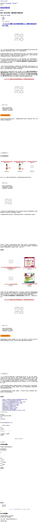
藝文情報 (8, 15)
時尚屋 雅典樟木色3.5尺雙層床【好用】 (9, 406)
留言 (8, 422)
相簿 (3, 17)
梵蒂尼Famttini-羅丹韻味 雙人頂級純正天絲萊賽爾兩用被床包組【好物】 (15, 399)
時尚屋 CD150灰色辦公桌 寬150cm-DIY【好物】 (10, 404)
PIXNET (11, 509)
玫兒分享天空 (5, 8)
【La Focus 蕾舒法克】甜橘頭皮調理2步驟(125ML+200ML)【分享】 (14, 401)
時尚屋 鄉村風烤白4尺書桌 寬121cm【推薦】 (10, 407)
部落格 (3, 18)
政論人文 (8, 425)
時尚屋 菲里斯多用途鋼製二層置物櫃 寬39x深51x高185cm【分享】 (13, 410)
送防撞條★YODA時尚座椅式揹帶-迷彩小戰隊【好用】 (12, 400)
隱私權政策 (24, 509)
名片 (3, 19)
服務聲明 (28, 509)
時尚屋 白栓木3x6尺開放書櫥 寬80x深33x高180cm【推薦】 (12, 403)
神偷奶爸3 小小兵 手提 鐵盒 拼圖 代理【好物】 (10, 405)
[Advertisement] (19, 484)
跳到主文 (2, 10)
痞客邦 (6, 422)
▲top (1, 427)
